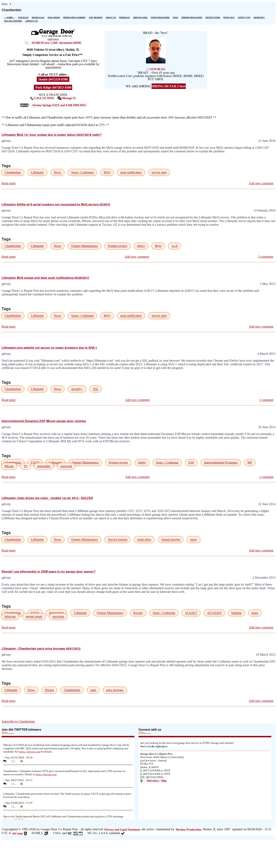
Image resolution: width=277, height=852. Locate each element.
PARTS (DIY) (229, 17)
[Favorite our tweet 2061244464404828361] (23, 760)
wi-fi (175, 246)
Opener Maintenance (84, 246)
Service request (117, 539)
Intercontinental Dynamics (221, 462)
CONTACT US (31, 20)
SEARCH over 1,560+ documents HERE (56, 42)
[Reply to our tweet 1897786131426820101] (6, 806)
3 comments (265, 256)
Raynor (138, 613)
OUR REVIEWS (95, 17)
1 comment (266, 400)
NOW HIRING (54, 17)
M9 (249, 462)
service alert (159, 172)
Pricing (49, 690)
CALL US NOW (43, 98)
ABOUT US (111, 17)
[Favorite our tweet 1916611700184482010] (23, 783)
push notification (131, 172)
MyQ (107, 172)
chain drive (144, 539)
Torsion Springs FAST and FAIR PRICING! (59, 105)
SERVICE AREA (140, 17)
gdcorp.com (29, 751)
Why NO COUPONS (13, 20)
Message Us (68, 98)
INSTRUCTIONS (212, 17)
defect (141, 246)
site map (17, 833)
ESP (191, 462)
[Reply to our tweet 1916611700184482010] (6, 783)
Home (4, 3)
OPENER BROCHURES (191, 17)
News (57, 172)
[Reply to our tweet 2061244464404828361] (6, 760)
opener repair (34, 616)
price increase (114, 690)
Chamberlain (12, 172)
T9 (25, 466)
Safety (142, 462)
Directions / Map (156, 780)
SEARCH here (38, 17)
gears (254, 613)
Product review (117, 246)
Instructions (56, 613)
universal (66, 466)
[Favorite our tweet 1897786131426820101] (23, 806)
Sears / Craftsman (82, 172)
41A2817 (191, 613)
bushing (236, 613)
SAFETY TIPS (244, 17)
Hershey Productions (188, 829)
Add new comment (261, 183)
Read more (9, 183)
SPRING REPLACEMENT (74, 17)
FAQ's (175, 17)
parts (93, 690)
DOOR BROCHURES (160, 17)
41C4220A (214, 613)
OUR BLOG (23, 17)
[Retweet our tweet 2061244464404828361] (14, 760)
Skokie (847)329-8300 (53, 79)
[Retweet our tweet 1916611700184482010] (14, 783)
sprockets (58, 616)
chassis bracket (170, 539)
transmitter (43, 466)
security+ (77, 389)
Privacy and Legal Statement (122, 829)
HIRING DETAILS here (168, 86)
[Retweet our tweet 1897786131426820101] (14, 806)
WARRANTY (259, 17)
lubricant (10, 616)
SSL (96, 389)
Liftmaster (37, 172)
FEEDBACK (124, 17)
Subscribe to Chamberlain (18, 721)
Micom (9, 466)
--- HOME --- (9, 17)
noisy (193, 539)
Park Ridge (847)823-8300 (53, 87)
